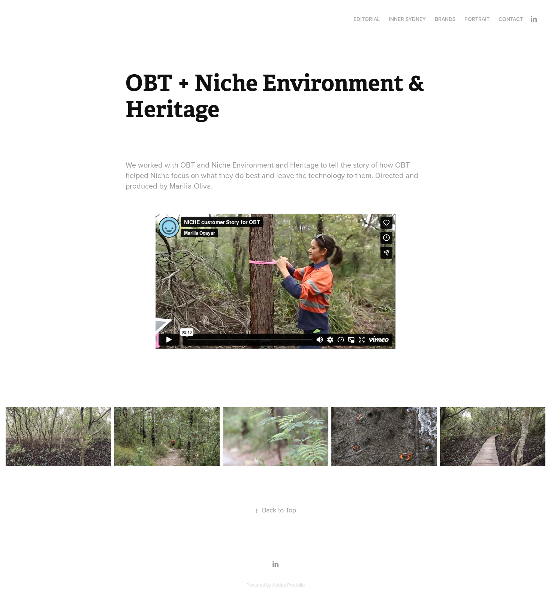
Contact (511, 19)
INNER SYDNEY (407, 19)
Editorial (366, 19)
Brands (445, 19)
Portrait (477, 19)
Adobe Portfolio (288, 584)
